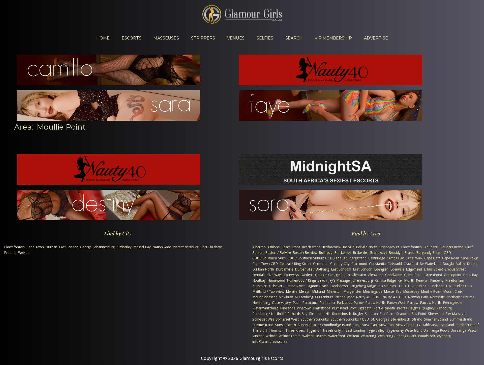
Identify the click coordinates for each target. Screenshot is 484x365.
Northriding (261, 303)
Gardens (306, 275)
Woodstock (426, 336)
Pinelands (287, 308)
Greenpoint (452, 275)
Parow (359, 303)
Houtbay (259, 280)
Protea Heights (408, 308)
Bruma (409, 253)
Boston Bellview (305, 253)
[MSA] (330, 183)
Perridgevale (452, 303)
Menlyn (304, 291)
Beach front (311, 247)
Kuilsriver (259, 286)
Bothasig (325, 253)
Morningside (372, 291)
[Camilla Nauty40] (108, 83)
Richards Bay (297, 314)
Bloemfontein (14, 247)
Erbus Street (433, 269)
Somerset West (287, 319)
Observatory (281, 303)
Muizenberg (304, 297)
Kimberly (436, 280)
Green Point (413, 275)
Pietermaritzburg (186, 247)
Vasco (472, 330)
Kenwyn (422, 280)
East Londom (341, 269)
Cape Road (450, 258)
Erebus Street (455, 269)
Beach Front (290, 247)
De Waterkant (430, 264)
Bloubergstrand (451, 247)
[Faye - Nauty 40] (330, 119)
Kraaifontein (454, 280)
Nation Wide (344, 297)
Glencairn (359, 275)
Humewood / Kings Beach (307, 280)
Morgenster (352, 291)
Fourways (291, 275)
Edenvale (397, 269)
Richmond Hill (319, 314)
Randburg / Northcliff (269, 314)
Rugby (358, 314)
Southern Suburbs (314, 319)
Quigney (428, 308)
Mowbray (286, 297)
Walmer (271, 336)
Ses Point (419, 314)
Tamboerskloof (467, 325)
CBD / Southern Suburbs (306, 258)
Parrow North (430, 303)
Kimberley (124, 247)
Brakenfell (360, 253)
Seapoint (403, 314)
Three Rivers (295, 330)
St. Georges (380, 319)
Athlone (273, 247)
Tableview (378, 325)
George (86, 247)
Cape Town (35, 247)
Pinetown (304, 308)
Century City (340, 264)
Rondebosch (341, 314)
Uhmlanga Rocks (436, 330)
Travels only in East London (343, 330)
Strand (417, 319)
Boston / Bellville (278, 253)
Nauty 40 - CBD (368, 297)
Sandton (371, 314)
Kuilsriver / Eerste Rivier (286, 286)
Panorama (327, 303)
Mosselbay (411, 291)
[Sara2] (330, 218)
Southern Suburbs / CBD (349, 319)
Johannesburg (104, 247)
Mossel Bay (142, 247)
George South (339, 275)
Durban (51, 247)
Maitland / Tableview (268, 291)
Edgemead (414, 269)
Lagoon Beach (317, 286)
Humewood (276, 280)
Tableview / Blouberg (404, 325)
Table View (361, 325)
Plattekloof (321, 308)
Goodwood (393, 275)
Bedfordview (331, 247)
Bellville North (366, 247)
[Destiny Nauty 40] (108, 218)
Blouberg (431, 247)
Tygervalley (375, 330)
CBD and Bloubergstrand (347, 258)
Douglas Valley (454, 264)
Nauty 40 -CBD (394, 297)
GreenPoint (433, 275)
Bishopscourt (389, 247)
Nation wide (162, 247)
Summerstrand (461, 319)
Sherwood (436, 314)
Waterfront (336, 336)
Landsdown (339, 286)
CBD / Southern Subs (269, 258)
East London (68, 247)
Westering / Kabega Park (397, 336)
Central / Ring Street (295, 264)
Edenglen (381, 269)
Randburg (444, 308)
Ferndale (258, 275)
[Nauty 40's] (108, 183)
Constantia (377, 264)
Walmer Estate (289, 336)
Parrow (412, 303)
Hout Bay (470, 275)
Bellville (348, 247)
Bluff (469, 247)
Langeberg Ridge (363, 286)
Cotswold (394, 264)
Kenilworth (406, 280)
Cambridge (376, 258)
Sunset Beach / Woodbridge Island (324, 325)
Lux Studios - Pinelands (426, 286)
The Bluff (259, 330)
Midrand (318, 291)
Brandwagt (378, 253)
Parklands (344, 303)
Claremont (359, 264)
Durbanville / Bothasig (312, 269)
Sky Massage (455, 314)
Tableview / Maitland (438, 325)
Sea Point (387, 314)
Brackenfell (342, 253)
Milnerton (334, 291)
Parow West (396, 303)
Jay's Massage (339, 280)
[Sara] (108, 119)
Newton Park (418, 297)
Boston (257, 253)
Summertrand (262, 325)
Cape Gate (432, 258)
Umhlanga (458, 330)
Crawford (411, 264)
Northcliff (437, 297)
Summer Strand (436, 319)
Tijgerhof (314, 330)
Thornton (276, 330)
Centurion (320, 264)
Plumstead (340, 308)
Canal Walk (414, 258)
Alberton (259, 247)
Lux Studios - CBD (392, 286)
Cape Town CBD (265, 264)
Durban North (263, 269)
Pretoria (10, 253)
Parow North (375, 303)
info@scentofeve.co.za (269, 341)
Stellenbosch (400, 319)
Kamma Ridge (385, 280)
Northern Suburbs (460, 297)
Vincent (258, 336)
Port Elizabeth (211, 247)
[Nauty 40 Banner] (330, 83)
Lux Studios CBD (459, 286)
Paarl (296, 303)
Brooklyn (396, 253)
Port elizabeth (384, 308)
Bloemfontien (411, 247)
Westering (368, 336)
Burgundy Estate (429, 253)
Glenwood (375, 275)
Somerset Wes (263, 319)
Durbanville (284, 269)
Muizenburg (324, 297)
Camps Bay (395, 258)
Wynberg (444, 336)
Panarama (310, 303)
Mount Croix (453, 291)
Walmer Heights (314, 336)
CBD (447, 253)
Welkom (24, 253)
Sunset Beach (285, 325)
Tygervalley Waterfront (404, 330)
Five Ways (274, 275)
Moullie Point (431, 291)
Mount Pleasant (264, 297)
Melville (291, 291)
